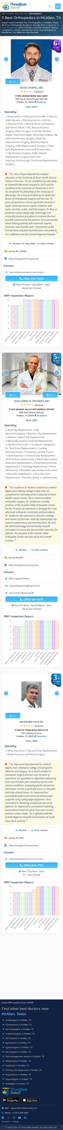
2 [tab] (28, 74)
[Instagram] (14, 1117)
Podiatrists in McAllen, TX (17, 1065)
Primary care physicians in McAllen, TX (23, 1070)
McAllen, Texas (14, 1014)
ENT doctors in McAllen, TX (17, 1038)
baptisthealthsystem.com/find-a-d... (26, 859)
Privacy (6, 1122)
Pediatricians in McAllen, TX (18, 1061)
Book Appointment (19, 578)
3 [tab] (31, 74)
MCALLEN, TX (20, 14)
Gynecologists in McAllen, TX (18, 1047)
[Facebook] (3, 1117)
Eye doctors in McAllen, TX (17, 1042)
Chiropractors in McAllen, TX (18, 1024)
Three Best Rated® (30, 1127)
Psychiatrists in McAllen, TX (18, 1074)
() (39, 91)
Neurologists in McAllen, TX (18, 1052)
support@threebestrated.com (24, 1108)
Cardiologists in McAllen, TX (18, 1020)
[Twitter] (8, 1117)
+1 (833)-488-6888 (20, 1113)
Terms (16, 1122)
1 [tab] (26, 74)
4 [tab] (33, 74)
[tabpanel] (31, 60)
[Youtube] (19, 1117)
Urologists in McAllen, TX (17, 1083)
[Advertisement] (31, 967)
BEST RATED (7, 14)
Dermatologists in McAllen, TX (19, 1029)
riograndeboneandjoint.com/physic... (27, 272)
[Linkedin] (25, 1117)
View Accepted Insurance (20, 258)
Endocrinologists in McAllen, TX (19, 1033)
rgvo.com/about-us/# (21, 592)
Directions (41, 102)
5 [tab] (35, 74)
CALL (13, 81)
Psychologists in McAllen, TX (18, 1079)
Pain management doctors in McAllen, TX (24, 1056)
